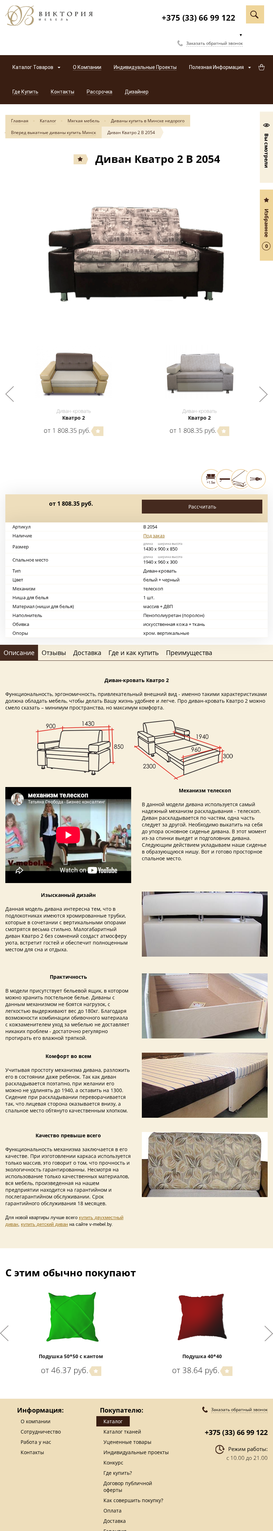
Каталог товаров (33, 67)
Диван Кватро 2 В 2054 (131, 132)
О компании (35, 1421)
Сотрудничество (41, 1431)
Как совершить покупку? (133, 1500)
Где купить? (117, 1472)
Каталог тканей (122, 1431)
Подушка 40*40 (71, 1356)
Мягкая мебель (84, 121)
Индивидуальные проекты (136, 1452)
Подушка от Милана (202, 1356)
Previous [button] (9, 394)
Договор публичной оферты (127, 1486)
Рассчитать (202, 506)
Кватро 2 (73, 417)
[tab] (19, 653)
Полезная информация (217, 67)
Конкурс (113, 1462)
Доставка (114, 1520)
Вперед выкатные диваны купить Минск (53, 132)
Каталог (48, 121)
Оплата (112, 1510)
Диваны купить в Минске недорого (147, 121)
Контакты (32, 1452)
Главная (19, 121)
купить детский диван (44, 1224)
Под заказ (154, 535)
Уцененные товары (127, 1442)
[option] (136, 250)
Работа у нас (36, 1442)
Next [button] (263, 394)
